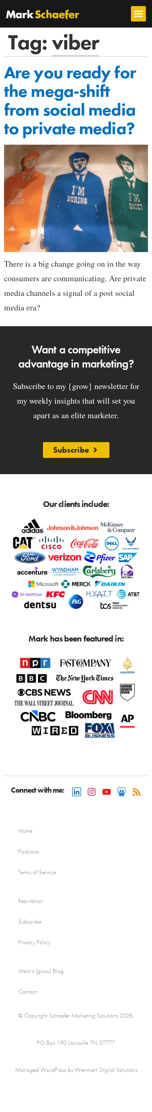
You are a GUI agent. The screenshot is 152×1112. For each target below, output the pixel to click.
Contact (27, 992)
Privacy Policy (34, 942)
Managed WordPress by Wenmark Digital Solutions (76, 1070)
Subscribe (29, 921)
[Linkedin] (76, 791)
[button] (138, 13)
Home (25, 831)
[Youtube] (106, 791)
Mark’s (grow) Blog (41, 971)
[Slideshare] (121, 791)
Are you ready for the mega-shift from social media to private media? (70, 101)
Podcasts (28, 851)
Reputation (30, 901)
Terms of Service (37, 872)
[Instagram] (91, 791)
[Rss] (136, 791)
